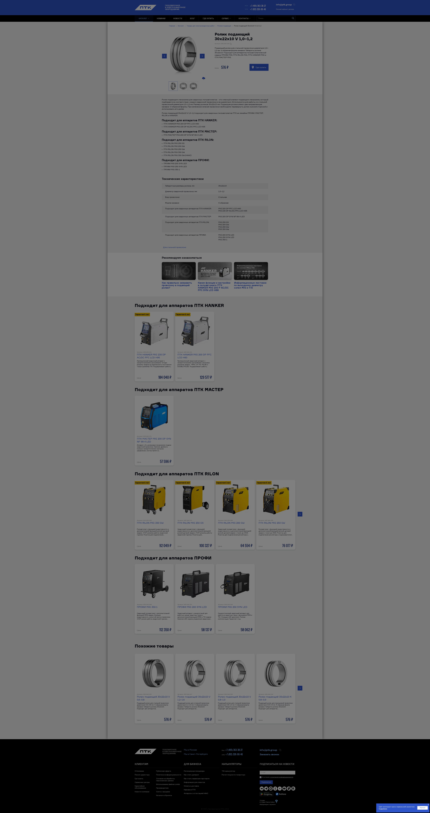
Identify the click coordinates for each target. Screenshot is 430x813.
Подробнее (383, 809)
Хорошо (422, 808)
